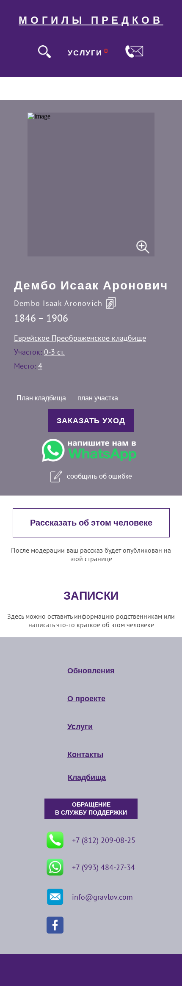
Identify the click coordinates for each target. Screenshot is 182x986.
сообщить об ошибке (99, 476)
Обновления (91, 671)
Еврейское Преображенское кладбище (80, 338)
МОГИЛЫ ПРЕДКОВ (91, 20)
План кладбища (41, 398)
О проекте (86, 699)
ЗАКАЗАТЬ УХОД (91, 421)
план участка (97, 398)
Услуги (80, 727)
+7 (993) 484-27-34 (103, 867)
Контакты (85, 754)
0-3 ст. (54, 352)
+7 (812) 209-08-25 (103, 840)
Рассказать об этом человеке (91, 523)
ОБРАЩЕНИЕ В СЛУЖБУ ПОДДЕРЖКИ (91, 809)
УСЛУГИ (85, 53)
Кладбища (87, 777)
